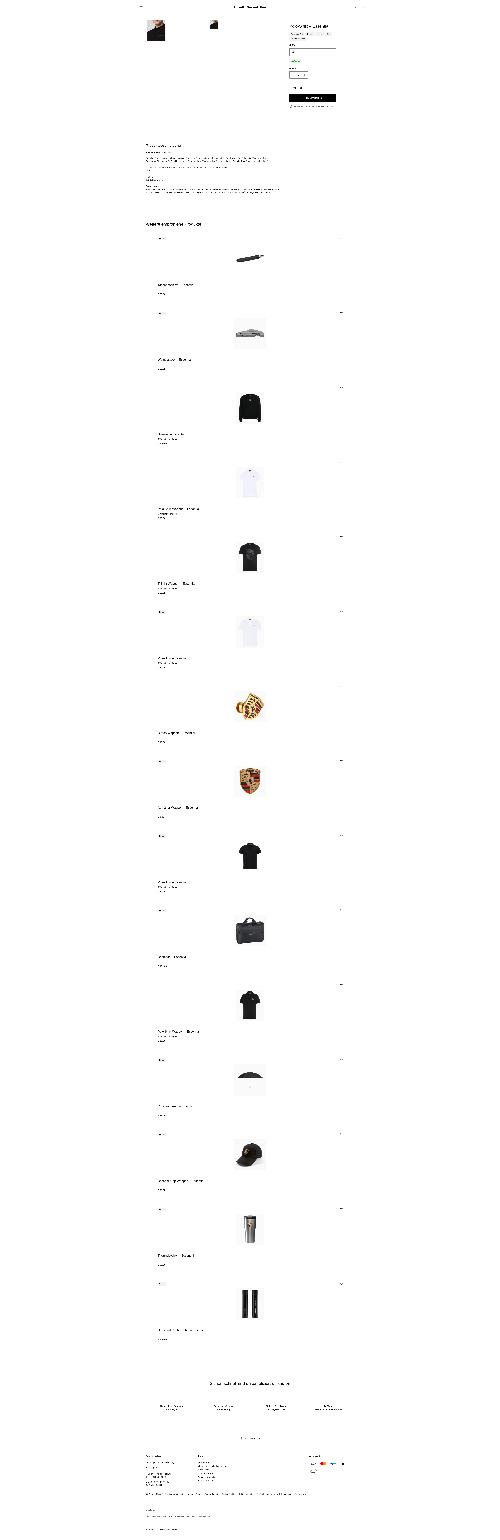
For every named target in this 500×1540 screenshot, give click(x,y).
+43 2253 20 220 (158, 1477)
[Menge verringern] (292, 74)
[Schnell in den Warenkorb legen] (341, 238)
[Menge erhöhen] (304, 74)
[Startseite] (250, 7)
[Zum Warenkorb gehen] (363, 6)
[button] (156, 42)
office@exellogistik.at (160, 1474)
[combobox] (312, 52)
